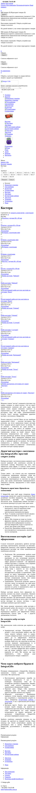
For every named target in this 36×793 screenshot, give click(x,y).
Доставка (8, 773)
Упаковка (8, 136)
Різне (6, 150)
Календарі (8, 107)
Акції (6, 152)
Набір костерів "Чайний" (9, 283)
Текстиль (8, 132)
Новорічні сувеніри (11, 100)
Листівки (8, 125)
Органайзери (9, 104)
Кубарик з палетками (8, 254)
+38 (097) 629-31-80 (7, 90)
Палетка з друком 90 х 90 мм (10, 225)
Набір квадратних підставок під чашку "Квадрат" (18, 393)
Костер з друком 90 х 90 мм (10, 268)
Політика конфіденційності (14, 779)
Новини (7, 153)
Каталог (7, 97)
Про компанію (11, 5)
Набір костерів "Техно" (9, 376)
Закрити (4, 14)
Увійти (3, 3)
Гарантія (8, 777)
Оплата (3, 5)
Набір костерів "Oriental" (9, 315)
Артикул (4, 171)
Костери (7, 121)
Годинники (8, 146)
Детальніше (5, 231)
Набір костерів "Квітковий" (10, 362)
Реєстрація (9, 3)
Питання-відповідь (22, 5)
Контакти (8, 155)
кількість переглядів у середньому (22, 213)
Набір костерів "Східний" (9, 330)
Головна (7, 95)
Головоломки (9, 111)
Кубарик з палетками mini (9, 240)
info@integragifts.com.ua (9, 789)
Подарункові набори (12, 129)
